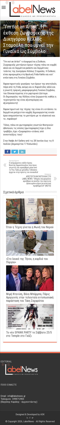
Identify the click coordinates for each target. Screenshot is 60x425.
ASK (42, 414)
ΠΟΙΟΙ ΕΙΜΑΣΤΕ (9, 384)
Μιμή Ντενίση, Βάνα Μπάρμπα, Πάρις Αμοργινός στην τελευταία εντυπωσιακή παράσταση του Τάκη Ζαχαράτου (29, 297)
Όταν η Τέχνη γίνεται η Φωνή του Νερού (29, 227)
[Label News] (30, 8)
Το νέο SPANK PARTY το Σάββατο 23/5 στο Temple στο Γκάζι (29, 334)
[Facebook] (30, 418)
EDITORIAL (6, 361)
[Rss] (27, 418)
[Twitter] (32, 418)
